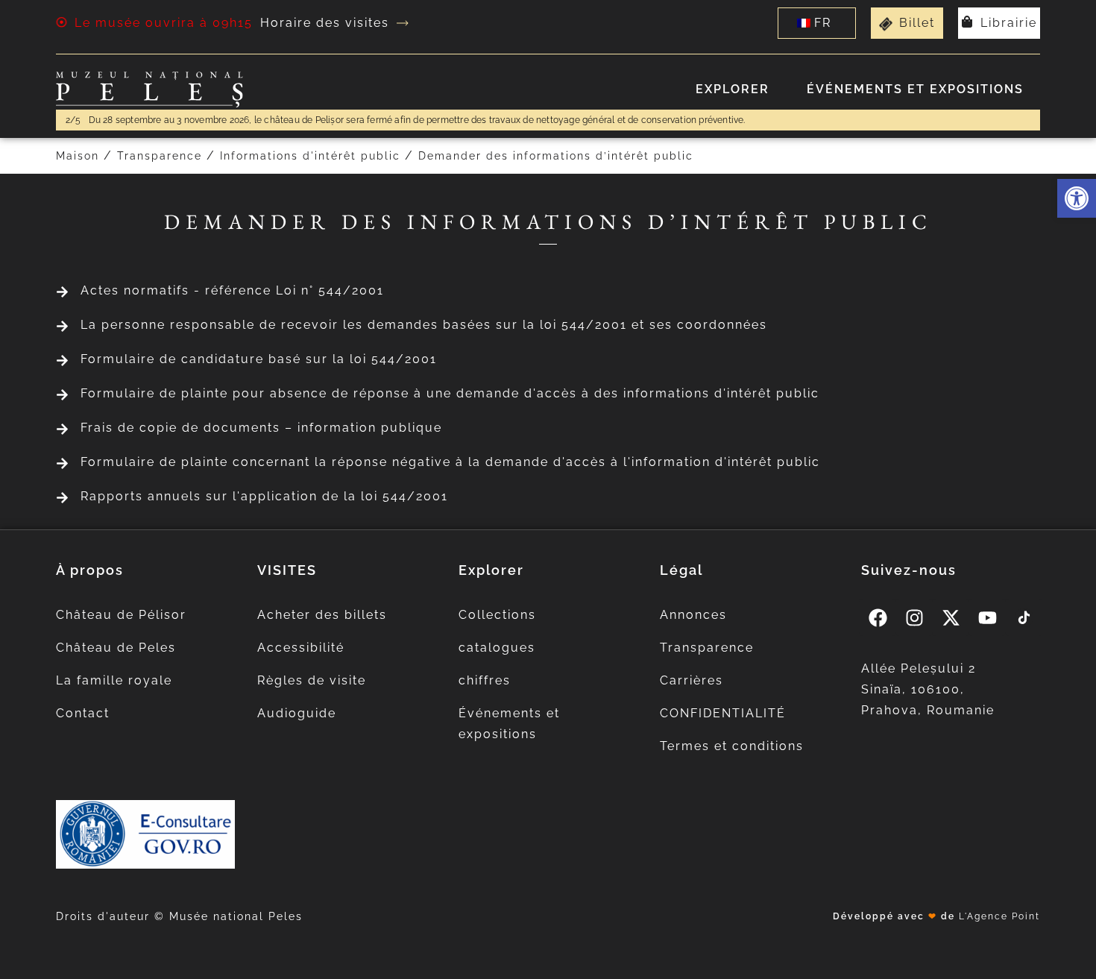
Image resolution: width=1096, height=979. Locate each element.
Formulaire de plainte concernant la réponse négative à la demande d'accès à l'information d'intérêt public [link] (450, 462)
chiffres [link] (485, 680)
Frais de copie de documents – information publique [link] (261, 428)
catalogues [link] (497, 647)
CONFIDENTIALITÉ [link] (723, 713)
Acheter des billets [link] (322, 615)
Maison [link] (77, 156)
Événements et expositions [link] (915, 89)
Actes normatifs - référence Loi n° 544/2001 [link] (232, 290)
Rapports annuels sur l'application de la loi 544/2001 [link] (264, 496)
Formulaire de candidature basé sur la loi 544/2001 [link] (259, 359)
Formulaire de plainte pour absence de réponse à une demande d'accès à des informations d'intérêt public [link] (450, 393)
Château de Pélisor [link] (121, 615)
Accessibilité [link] (300, 647)
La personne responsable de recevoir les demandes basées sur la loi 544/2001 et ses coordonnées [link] (424, 325)
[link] (1076, 198)
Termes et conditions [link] (732, 746)
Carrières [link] (691, 680)
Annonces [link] (693, 615)
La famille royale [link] (114, 680)
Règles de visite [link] (311, 680)
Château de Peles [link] (116, 647)
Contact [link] (83, 713)
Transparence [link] (159, 156)
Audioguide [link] (296, 713)
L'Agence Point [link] (999, 916)
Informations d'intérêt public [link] (310, 156)
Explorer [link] (732, 89)
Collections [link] (497, 615)
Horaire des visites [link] (324, 23)
